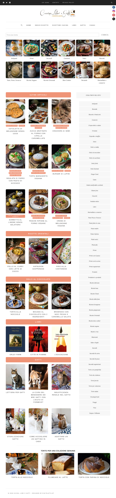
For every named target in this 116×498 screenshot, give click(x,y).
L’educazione (61, 354)
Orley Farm (15, 354)
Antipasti (94, 104)
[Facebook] (3, 2)
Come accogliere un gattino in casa (38, 439)
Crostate (94, 131)
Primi (94, 250)
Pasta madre (94, 228)
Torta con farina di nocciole (94, 477)
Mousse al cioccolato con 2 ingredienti (38, 314)
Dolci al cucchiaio (38, 215)
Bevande (94, 109)
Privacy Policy (68, 2)
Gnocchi (94, 196)
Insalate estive (15, 170)
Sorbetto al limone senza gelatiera (15, 222)
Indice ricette (42, 25)
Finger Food (94, 174)
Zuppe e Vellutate (94, 413)
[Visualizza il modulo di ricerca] (111, 2)
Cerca (105, 35)
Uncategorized (94, 397)
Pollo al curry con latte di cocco (15, 268)
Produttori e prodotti (94, 277)
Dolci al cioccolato (94, 152)
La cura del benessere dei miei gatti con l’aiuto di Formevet (38, 397)
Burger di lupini (61, 174)
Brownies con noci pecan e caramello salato (61, 314)
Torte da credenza (38, 172)
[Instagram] (9, 2)
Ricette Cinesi (95, 294)
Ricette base (94, 288)
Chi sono (45, 2)
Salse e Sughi (57, 217)
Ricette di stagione (94, 304)
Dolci (94, 142)
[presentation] (15, 111)
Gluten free (94, 190)
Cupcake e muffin (94, 136)
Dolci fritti (94, 163)
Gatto (83, 25)
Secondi (22, 125)
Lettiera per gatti (15, 392)
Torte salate (94, 391)
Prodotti (94, 272)
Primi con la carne (94, 261)
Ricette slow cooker (94, 321)
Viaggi (92, 25)
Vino (94, 408)
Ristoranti (95, 337)
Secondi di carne (95, 353)
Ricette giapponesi (94, 310)
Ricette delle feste (95, 299)
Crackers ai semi (61, 131)
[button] (21, 25)
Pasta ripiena (95, 234)
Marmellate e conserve (95, 212)
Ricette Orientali (95, 315)
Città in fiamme (38, 354)
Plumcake (95, 245)
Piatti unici (94, 239)
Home (28, 25)
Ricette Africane (94, 283)
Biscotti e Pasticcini (95, 114)
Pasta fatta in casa (94, 223)
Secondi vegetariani (38, 125)
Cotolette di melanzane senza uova (15, 131)
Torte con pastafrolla (94, 370)
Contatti (55, 2)
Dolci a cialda (95, 147)
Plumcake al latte (58, 477)
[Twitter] (6, 2)
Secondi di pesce (95, 359)
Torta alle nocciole (22, 477)
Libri (74, 25)
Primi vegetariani (15, 172)
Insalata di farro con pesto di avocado (15, 180)
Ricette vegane (11, 125)
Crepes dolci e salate (95, 125)
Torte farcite (94, 380)
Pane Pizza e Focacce (61, 125)
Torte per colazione (95, 386)
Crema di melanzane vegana (61, 223)
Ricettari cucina (60, 25)
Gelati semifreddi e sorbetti (15, 216)
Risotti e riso (94, 332)
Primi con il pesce (94, 256)
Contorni (38, 127)
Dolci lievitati (95, 169)
